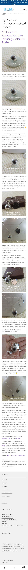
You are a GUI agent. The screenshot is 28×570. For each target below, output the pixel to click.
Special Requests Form (7, 493)
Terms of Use (5, 483)
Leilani (15, 455)
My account (4, 479)
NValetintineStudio (6, 438)
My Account (4, 567)
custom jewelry (21, 461)
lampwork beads (19, 109)
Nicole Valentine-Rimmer (14, 108)
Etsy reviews (4, 503)
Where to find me (6, 496)
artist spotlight (9, 460)
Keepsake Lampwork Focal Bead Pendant (12, 463)
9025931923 (4, 521)
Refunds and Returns (6, 489)
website (3, 445)
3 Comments (22, 455)
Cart (21, 566)
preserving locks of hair (8, 466)
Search (14, 567)
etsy (2, 463)
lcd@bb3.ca (4, 523)
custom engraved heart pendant (11, 461)
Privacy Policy (5, 486)
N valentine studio (10, 464)
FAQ (2, 499)
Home (4, 13)
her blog (18, 438)
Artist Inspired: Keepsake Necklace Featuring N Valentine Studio (13, 37)
